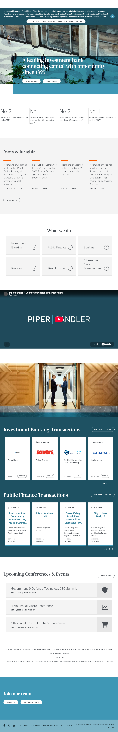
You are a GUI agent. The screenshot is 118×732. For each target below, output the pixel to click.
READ (20, 188)
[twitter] (8, 726)
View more (106, 575)
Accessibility (66, 726)
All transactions (102, 429)
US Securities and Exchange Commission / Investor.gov (56, 21)
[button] (104, 483)
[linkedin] (14, 726)
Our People (51, 81)
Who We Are (31, 81)
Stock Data (35, 726)
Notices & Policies (50, 726)
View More (12, 200)
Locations (24, 726)
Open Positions (31, 702)
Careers (11, 702)
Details (22, 476)
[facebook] (4, 726)
